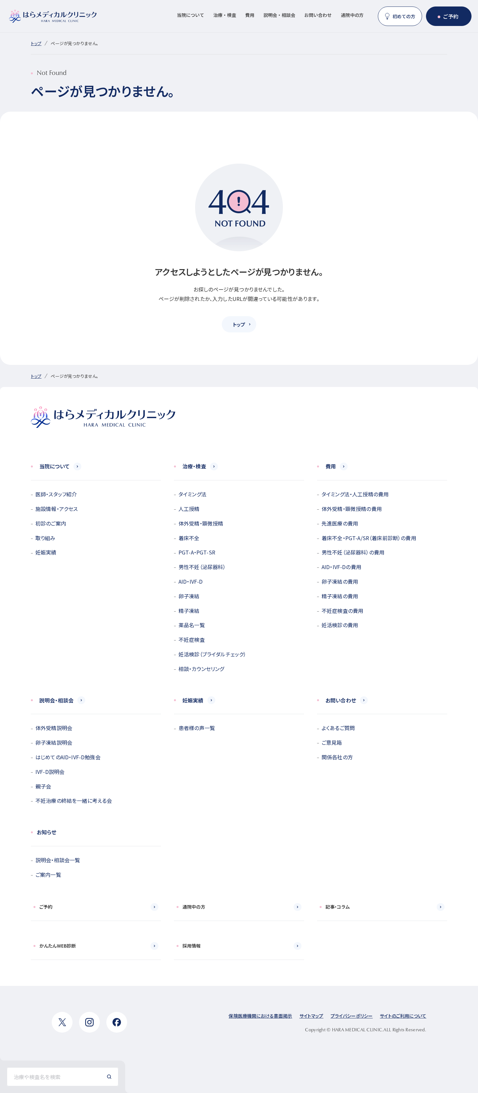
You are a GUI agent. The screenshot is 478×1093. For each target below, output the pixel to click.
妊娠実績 (46, 552)
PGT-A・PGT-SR (197, 552)
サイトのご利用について (403, 1015)
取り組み (45, 538)
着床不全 (189, 538)
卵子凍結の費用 (340, 581)
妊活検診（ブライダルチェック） (212, 654)
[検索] (109, 1076)
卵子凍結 (189, 596)
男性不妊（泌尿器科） (202, 567)
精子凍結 (189, 611)
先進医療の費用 (340, 523)
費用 (249, 15)
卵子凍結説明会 (53, 742)
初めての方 (403, 16)
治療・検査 (224, 15)
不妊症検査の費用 (342, 611)
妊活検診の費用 (340, 625)
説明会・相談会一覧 (57, 860)
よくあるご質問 (338, 728)
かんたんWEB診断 (57, 945)
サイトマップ (311, 1015)
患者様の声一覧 (197, 728)
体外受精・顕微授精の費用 (352, 509)
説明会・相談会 (279, 15)
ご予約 (450, 16)
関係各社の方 (337, 757)
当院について (190, 15)
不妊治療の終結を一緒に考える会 (73, 800)
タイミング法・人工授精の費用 (355, 494)
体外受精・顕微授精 (201, 523)
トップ (36, 43)
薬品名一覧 (192, 625)
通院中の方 (352, 15)
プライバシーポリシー (352, 1015)
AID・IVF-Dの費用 (341, 567)
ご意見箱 (332, 742)
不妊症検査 (192, 639)
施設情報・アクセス (56, 509)
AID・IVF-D (191, 581)
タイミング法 (192, 494)
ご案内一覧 (48, 874)
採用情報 (191, 945)
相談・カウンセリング (201, 669)
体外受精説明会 (53, 728)
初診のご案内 (50, 523)
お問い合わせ (318, 15)
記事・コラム (337, 906)
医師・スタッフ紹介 (56, 494)
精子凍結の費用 (340, 596)
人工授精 (189, 509)
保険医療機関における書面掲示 (260, 1015)
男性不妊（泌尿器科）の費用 (353, 552)
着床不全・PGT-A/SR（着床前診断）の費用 (369, 538)
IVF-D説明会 (49, 772)
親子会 (43, 786)
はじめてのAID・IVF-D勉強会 (67, 757)
